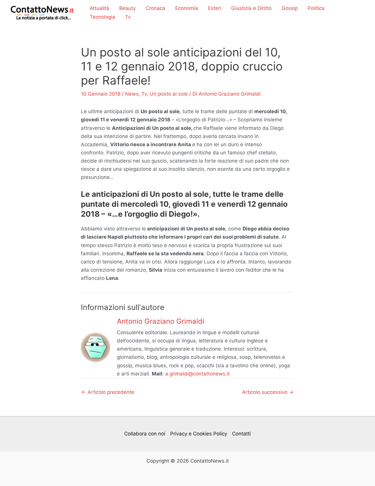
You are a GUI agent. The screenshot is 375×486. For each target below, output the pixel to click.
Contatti (241, 434)
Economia (186, 8)
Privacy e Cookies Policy (198, 434)
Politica (316, 8)
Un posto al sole (169, 94)
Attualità (99, 8)
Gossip (290, 8)
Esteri (214, 8)
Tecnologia (102, 17)
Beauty (127, 8)
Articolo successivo (268, 392)
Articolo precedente (107, 392)
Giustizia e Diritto (251, 8)
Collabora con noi (144, 434)
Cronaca (155, 8)
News (132, 94)
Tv (128, 17)
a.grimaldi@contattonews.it (197, 374)
